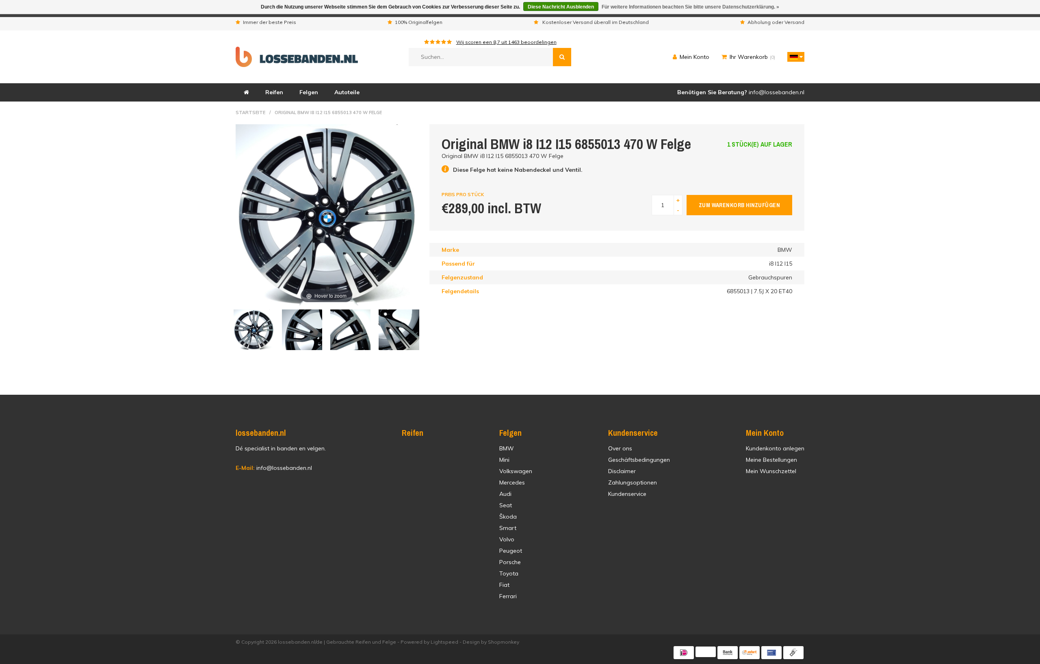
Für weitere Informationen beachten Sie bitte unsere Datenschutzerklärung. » (690, 7)
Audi (505, 493)
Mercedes (512, 482)
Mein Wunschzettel (771, 471)
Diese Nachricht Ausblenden (561, 7)
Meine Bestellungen (771, 459)
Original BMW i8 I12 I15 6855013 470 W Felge (328, 112)
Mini (504, 459)
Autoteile (347, 92)
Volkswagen (515, 471)
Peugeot (510, 550)
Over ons (620, 448)
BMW (506, 448)
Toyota (508, 573)
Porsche (510, 562)
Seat (505, 505)
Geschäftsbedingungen (639, 459)
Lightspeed (444, 642)
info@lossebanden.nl (274, 468)
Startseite (250, 112)
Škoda (508, 516)
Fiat (504, 584)
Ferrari (508, 596)
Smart (507, 528)
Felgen (308, 92)
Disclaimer (622, 471)
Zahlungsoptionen (632, 482)
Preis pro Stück (463, 194)
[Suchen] (562, 57)
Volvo (506, 539)
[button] (794, 57)
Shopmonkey (503, 642)
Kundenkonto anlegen (775, 448)
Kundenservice (627, 493)
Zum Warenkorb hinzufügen (739, 205)
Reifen (274, 92)
